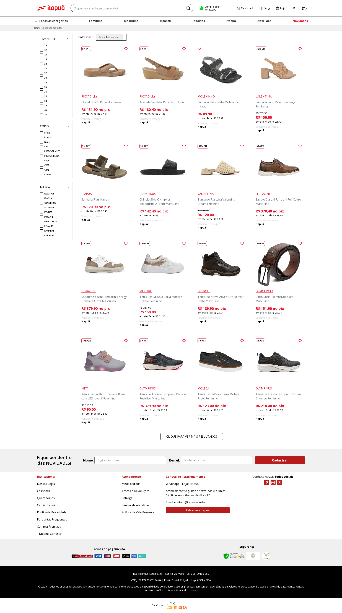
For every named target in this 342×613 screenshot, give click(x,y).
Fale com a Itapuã (197, 510)
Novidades (300, 21)
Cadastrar (280, 460)
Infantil (165, 21)
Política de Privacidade (51, 512)
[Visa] (98, 556)
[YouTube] (279, 482)
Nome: (88, 460)
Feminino (95, 21)
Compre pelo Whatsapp (212, 8)
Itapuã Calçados (51, 8)
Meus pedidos (131, 484)
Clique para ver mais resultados (191, 436)
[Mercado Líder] (253, 556)
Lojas (283, 8)
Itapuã (231, 21)
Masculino (131, 21)
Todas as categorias (53, 21)
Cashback (247, 8)
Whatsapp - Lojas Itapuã (182, 484)
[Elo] (126, 556)
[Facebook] (266, 482)
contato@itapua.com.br (189, 502)
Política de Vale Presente (138, 512)
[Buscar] (188, 8)
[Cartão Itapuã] (82, 556)
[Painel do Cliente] (294, 8)
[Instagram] (273, 482)
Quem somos (46, 498)
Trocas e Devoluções (135, 491)
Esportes (199, 21)
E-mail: (174, 460)
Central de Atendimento (137, 505)
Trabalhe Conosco (49, 534)
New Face (264, 21)
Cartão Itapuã (46, 505)
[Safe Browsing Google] (234, 556)
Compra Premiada (49, 527)
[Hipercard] (117, 556)
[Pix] (142, 556)
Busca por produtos (52, 27)
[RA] (266, 556)
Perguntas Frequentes (52, 519)
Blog (267, 8)
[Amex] (134, 556)
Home (37, 27)
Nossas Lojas (46, 484)
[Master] (108, 556)
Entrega (127, 498)
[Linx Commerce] (177, 605)
